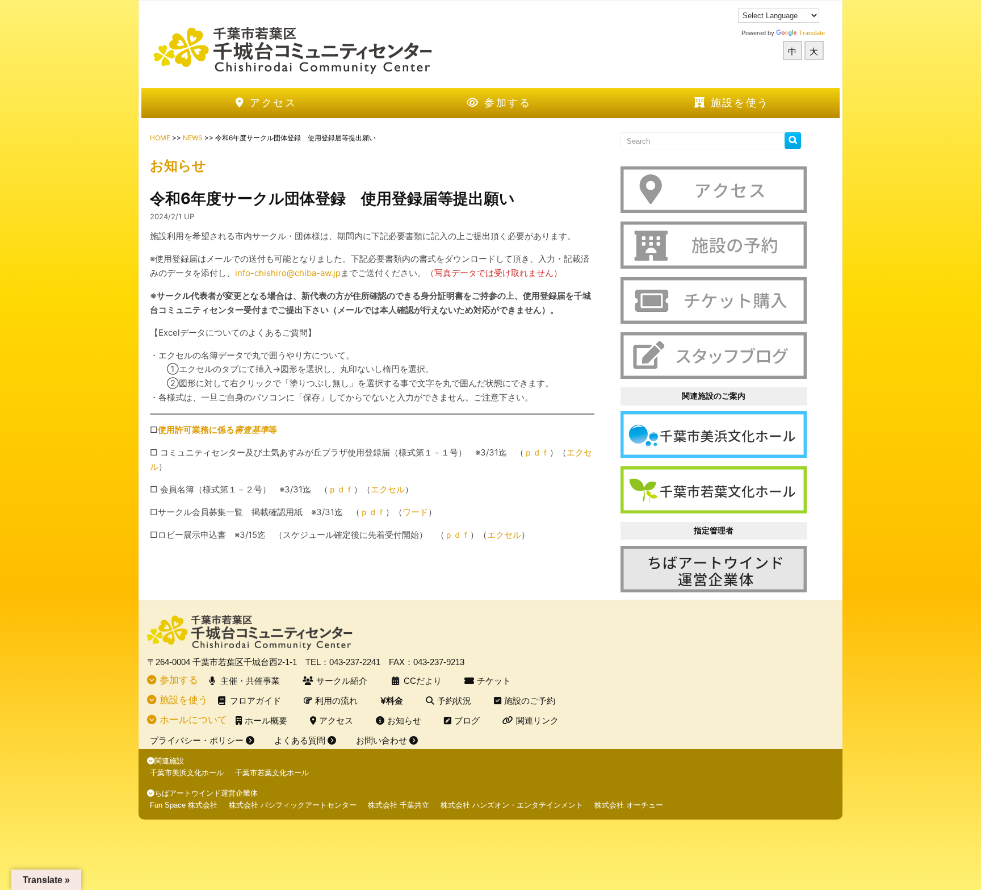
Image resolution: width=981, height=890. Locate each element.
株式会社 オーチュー (628, 805)
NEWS (193, 137)
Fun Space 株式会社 (183, 805)
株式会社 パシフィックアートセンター (293, 805)
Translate (812, 33)
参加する (505, 102)
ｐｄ (532, 452)
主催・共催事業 (250, 681)
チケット (494, 681)
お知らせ (404, 720)
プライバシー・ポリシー (198, 740)
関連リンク (537, 720)
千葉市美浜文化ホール (187, 772)
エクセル (388, 489)
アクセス (271, 102)
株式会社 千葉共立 (398, 805)
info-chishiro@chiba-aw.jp (288, 273)
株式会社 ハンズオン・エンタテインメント (512, 805)
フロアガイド (255, 700)
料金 (394, 700)
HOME (160, 137)
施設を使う (737, 102)
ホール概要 (266, 720)
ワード (415, 512)
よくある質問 (301, 740)
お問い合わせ (382, 740)
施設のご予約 (529, 700)
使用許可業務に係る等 (217, 429)
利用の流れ (336, 700)
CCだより (423, 681)
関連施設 (169, 761)
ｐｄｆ (341, 489)
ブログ (467, 720)
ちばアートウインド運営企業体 (206, 793)
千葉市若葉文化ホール (272, 772)
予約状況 (454, 700)
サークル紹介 (341, 681)
